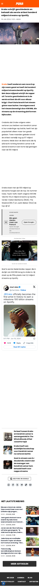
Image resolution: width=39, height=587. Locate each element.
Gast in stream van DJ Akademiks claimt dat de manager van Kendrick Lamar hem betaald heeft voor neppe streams (24, 464)
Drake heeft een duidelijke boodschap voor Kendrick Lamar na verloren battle (24, 450)
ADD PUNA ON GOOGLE (21, 478)
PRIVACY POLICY (7, 581)
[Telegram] (21, 485)
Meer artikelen (19, 563)
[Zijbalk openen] (2, 3)
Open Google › (29, 222)
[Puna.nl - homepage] (19, 3)
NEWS (18, 19)
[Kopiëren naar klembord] (26, 485)
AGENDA (20, 578)
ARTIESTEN (33, 581)
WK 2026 (10, 578)
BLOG (30, 578)
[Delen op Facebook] (13, 485)
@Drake (8, 294)
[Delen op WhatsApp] (8, 485)
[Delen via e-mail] (30, 485)
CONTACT (22, 581)
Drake (4, 84)
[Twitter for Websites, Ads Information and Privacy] (34, 338)
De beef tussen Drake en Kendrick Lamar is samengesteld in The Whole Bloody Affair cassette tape (23, 436)
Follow (23, 290)
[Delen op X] (17, 485)
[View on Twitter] (34, 289)
